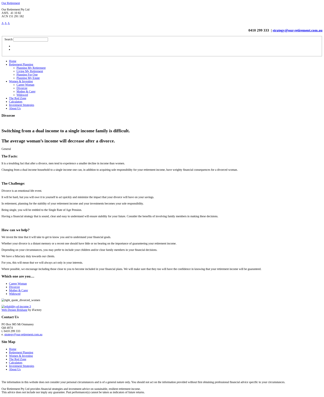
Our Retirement (11, 3)
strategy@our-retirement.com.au (297, 30)
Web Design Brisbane (14, 309)
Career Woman (18, 283)
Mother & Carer (18, 290)
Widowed (14, 293)
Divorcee (14, 287)
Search (8, 39)
